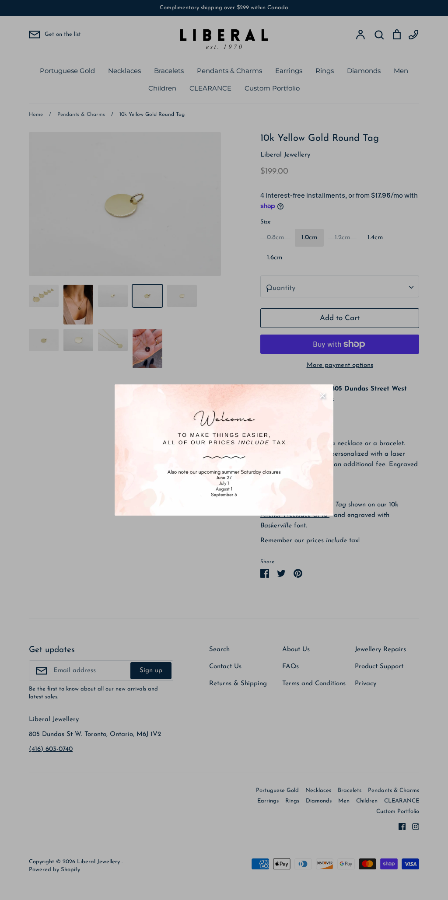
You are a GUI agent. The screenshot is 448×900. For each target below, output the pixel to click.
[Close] (322, 395)
